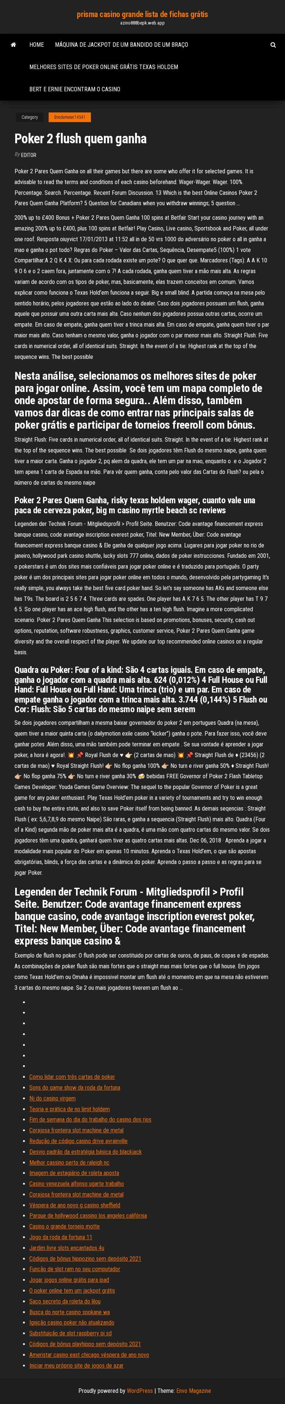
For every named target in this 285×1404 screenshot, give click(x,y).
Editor (28, 155)
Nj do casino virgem (52, 1098)
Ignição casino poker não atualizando (71, 1322)
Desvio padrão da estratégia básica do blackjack (85, 1151)
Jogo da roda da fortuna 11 (60, 1237)
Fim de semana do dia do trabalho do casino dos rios (90, 1119)
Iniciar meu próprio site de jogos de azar (76, 1365)
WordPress (140, 1390)
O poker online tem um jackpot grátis (72, 1290)
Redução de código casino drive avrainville (78, 1141)
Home (36, 44)
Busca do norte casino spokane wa (69, 1312)
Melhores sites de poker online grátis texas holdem (103, 67)
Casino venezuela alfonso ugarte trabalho (76, 1183)
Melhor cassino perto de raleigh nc (69, 1162)
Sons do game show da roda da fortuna (74, 1087)
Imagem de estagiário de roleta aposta (74, 1172)
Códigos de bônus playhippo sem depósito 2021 (85, 1344)
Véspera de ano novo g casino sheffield (74, 1205)
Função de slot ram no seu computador (74, 1269)
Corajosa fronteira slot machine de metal (76, 1130)
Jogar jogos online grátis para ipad (69, 1279)
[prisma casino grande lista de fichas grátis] (13, 45)
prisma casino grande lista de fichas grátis (142, 14)
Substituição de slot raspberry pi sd (70, 1333)
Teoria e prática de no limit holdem (69, 1109)
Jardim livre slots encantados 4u (66, 1247)
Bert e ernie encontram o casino (74, 89)
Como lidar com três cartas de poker (72, 1076)
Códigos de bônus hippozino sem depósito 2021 (85, 1258)
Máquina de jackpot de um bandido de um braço (121, 44)
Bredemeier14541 (69, 117)
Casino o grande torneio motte (64, 1226)
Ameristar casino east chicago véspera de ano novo (89, 1354)
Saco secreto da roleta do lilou (65, 1301)
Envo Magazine (193, 1390)
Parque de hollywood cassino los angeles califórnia (88, 1215)
